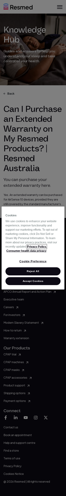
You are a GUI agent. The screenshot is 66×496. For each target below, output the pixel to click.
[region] (33, 248)
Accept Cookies (33, 281)
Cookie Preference (33, 261)
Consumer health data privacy (26, 250)
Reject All (33, 271)
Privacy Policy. (37, 246)
